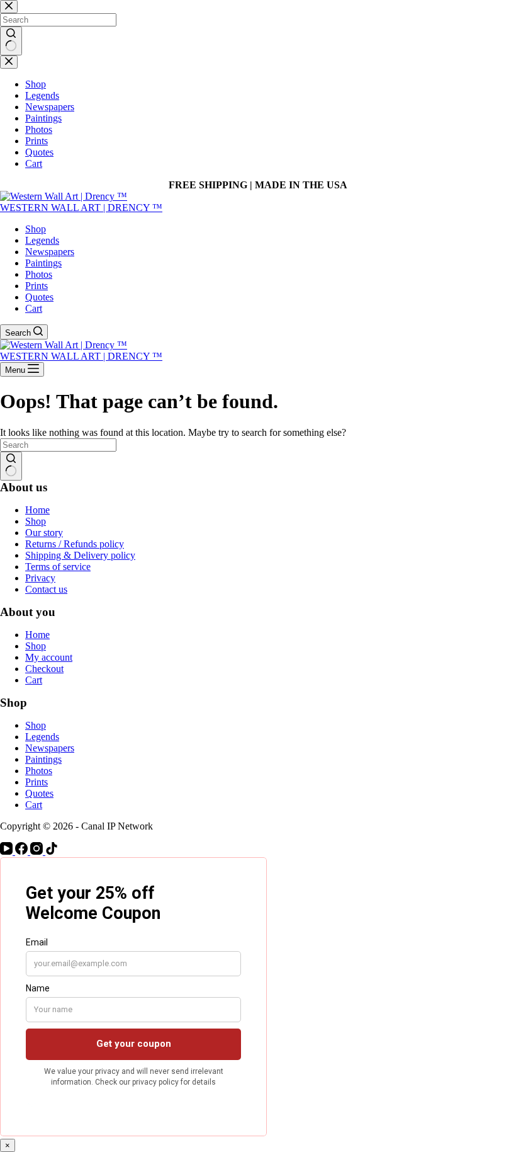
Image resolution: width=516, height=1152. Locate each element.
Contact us (46, 589)
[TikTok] (51, 851)
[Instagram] (37, 851)
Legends (42, 240)
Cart (33, 308)
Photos (38, 274)
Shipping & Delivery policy (80, 555)
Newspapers (49, 251)
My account (48, 657)
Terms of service (58, 566)
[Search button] (11, 466)
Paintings (43, 263)
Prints (36, 285)
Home (37, 510)
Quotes (39, 297)
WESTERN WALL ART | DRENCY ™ (81, 207)
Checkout (44, 668)
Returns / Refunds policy (74, 544)
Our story (44, 532)
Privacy (40, 578)
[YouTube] (7, 851)
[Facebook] (22, 851)
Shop (35, 229)
